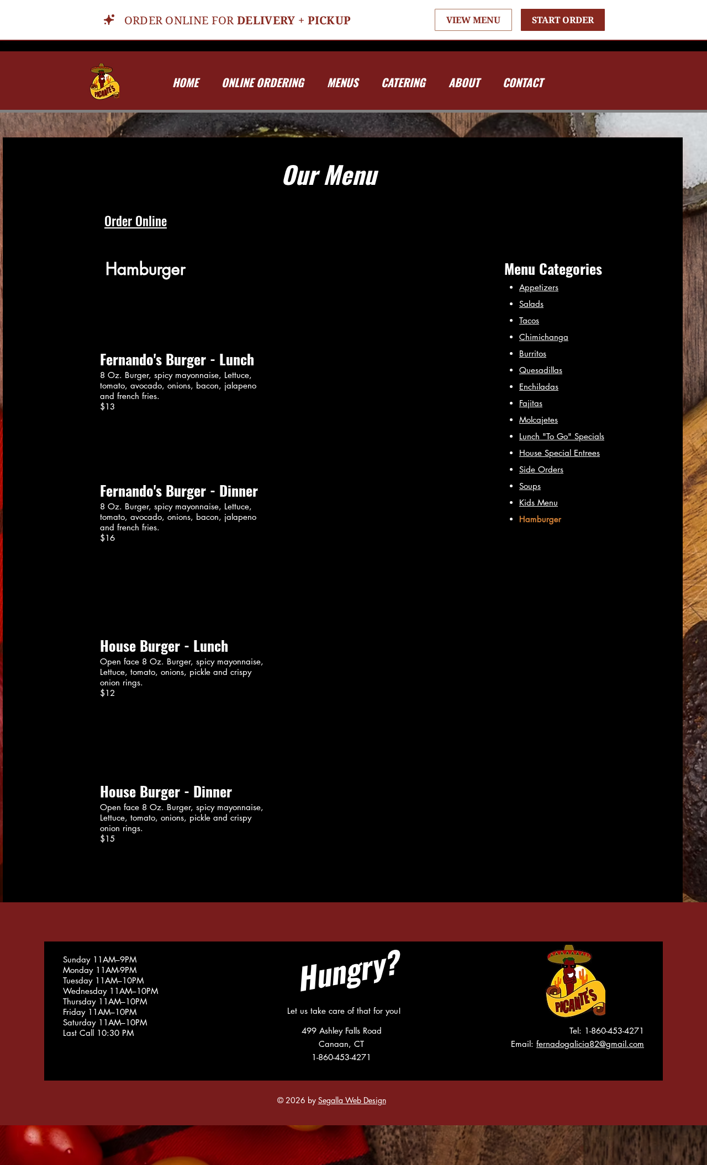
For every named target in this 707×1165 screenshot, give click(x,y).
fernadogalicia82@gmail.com (590, 1044)
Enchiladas (538, 386)
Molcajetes (538, 419)
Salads (531, 304)
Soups (530, 486)
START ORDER (563, 20)
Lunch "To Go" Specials (561, 436)
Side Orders (541, 469)
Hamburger (540, 519)
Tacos (529, 320)
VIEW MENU (473, 20)
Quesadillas (540, 370)
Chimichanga (543, 337)
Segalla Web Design (352, 1100)
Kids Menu (538, 502)
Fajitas (530, 403)
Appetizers (538, 287)
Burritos (532, 353)
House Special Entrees (559, 453)
